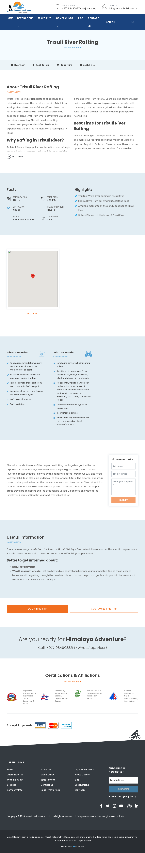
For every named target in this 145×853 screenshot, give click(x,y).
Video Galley (48, 774)
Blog (80, 18)
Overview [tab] (19, 65)
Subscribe (123, 789)
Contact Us (93, 22)
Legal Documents (84, 769)
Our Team (80, 789)
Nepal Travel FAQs (50, 789)
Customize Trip (15, 774)
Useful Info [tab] (89, 65)
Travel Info (44, 18)
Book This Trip (37, 608)
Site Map (11, 784)
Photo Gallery (82, 774)
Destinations (25, 18)
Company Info (64, 18)
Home (10, 18)
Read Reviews (48, 779)
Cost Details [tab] (42, 65)
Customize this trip (104, 608)
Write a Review (15, 779)
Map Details (33, 313)
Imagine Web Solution (113, 816)
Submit (123, 500)
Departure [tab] (66, 65)
